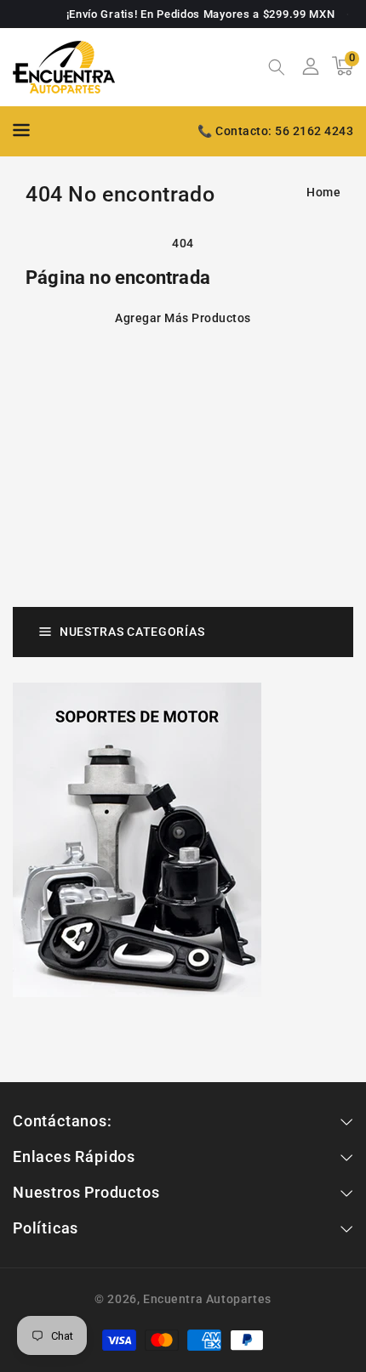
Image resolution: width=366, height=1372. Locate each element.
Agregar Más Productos (183, 318)
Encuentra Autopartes (207, 1299)
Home (323, 192)
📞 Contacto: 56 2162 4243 (275, 131)
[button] (276, 69)
